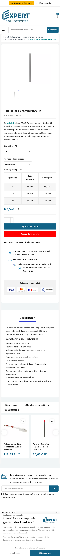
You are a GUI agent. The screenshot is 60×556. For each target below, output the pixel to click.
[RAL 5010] (49, 437)
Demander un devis (30, 234)
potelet (10, 123)
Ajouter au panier (30, 226)
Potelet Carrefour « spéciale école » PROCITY (41, 447)
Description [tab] (27, 318)
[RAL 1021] (37, 437)
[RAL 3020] (40, 437)
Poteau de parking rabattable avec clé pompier (13, 447)
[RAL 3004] (43, 437)
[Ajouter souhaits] (22, 421)
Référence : (9, 115)
